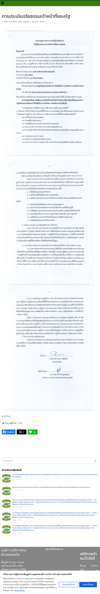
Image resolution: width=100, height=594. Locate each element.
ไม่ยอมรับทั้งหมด (68, 584)
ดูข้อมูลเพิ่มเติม (19, 590)
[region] (50, 582)
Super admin (39, 21)
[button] (2, 3)
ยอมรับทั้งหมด (88, 584)
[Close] (97, 572)
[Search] (95, 461)
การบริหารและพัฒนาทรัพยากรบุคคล (15, 21)
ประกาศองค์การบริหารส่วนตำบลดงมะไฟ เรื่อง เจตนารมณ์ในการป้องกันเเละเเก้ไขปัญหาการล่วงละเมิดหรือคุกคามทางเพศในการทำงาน (51, 487)
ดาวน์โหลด (6, 416)
